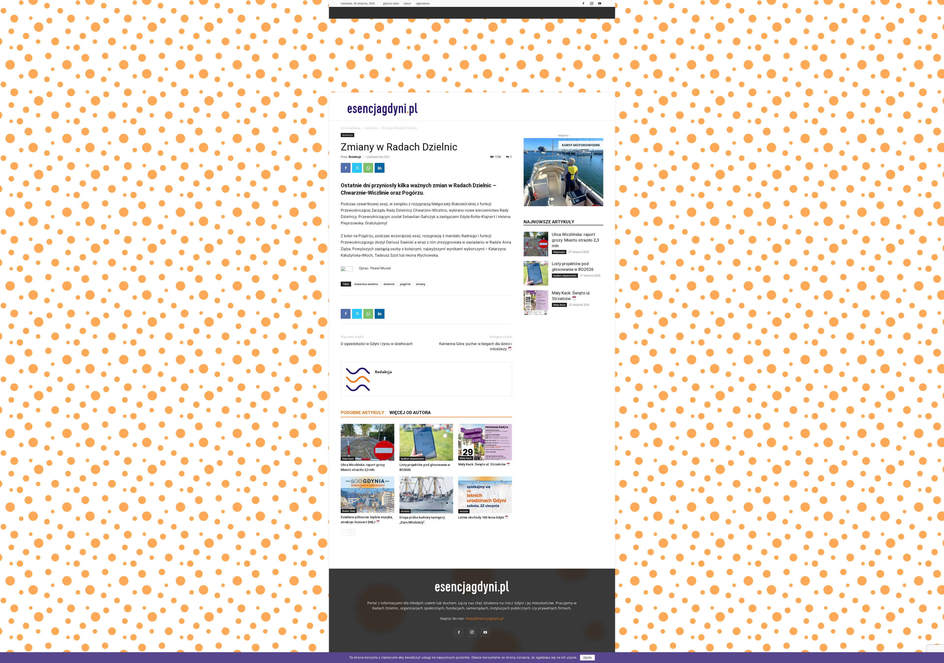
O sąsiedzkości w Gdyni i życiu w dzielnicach (377, 344)
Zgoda (587, 657)
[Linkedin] (379, 168)
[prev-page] (344, 532)
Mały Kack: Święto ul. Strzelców (482, 464)
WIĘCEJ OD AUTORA (410, 412)
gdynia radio (391, 3)
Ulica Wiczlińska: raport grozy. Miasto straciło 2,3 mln (575, 240)
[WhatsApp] (368, 168)
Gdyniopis (348, 458)
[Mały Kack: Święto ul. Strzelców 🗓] (485, 442)
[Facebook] (583, 3)
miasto (405, 511)
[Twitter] (357, 168)
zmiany (420, 284)
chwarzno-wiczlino (366, 284)
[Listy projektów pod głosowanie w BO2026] (426, 442)
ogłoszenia (422, 3)
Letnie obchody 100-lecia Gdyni (481, 517)
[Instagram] (591, 3)
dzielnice (389, 284)
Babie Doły (348, 511)
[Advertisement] (472, 55)
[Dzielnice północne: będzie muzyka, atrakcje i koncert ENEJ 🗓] (367, 494)
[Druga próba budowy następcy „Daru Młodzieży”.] (426, 494)
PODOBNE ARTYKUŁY (362, 412)
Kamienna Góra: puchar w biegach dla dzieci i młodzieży (475, 346)
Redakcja (355, 157)
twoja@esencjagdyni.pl (484, 618)
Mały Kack (466, 458)
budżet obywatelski (412, 458)
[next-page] (352, 532)
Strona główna (350, 128)
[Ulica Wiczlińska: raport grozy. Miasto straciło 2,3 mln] (367, 442)
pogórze (405, 284)
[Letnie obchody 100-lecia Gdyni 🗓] (485, 494)
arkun (407, 3)
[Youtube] (599, 3)
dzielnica (371, 128)
